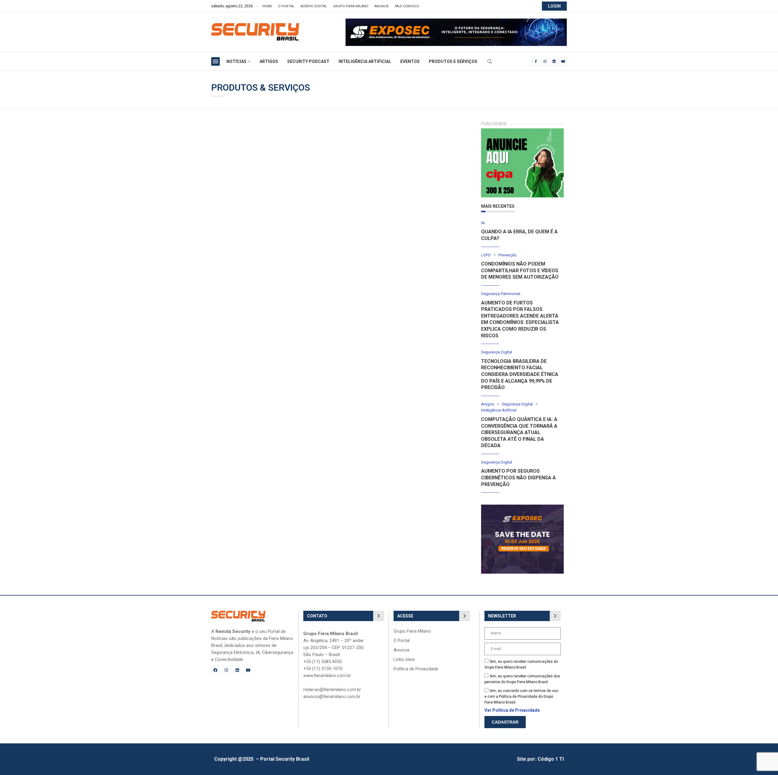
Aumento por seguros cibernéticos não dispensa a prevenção (518, 477)
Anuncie (381, 6)
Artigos (269, 61)
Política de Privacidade (416, 669)
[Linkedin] (554, 61)
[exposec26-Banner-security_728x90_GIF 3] (456, 21)
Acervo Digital (314, 6)
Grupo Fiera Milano (350, 6)
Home (267, 6)
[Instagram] (545, 61)
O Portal (286, 6)
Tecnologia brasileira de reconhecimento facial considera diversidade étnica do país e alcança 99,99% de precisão (519, 374)
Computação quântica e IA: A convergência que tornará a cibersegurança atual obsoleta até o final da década (519, 432)
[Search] (490, 61)
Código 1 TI (551, 759)
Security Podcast (308, 61)
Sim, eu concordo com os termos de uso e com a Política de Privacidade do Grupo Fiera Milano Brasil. (521, 696)
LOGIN (554, 6)
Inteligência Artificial (365, 61)
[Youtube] (563, 61)
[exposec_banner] (522, 507)
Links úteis (404, 659)
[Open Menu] (215, 61)
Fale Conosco (407, 6)
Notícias (236, 61)
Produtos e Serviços (453, 61)
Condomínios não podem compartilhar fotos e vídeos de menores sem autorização (520, 270)
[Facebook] (535, 61)
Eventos (410, 61)
